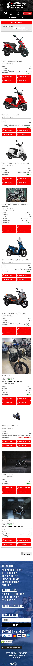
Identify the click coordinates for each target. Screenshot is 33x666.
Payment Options (11, 582)
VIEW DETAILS (22, 81)
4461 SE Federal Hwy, (13, 594)
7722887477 (8, 600)
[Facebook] (2, 610)
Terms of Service (11, 579)
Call (11, 14)
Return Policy (9, 573)
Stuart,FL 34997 (10, 597)
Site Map (6, 585)
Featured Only (26, 30)
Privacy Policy (10, 576)
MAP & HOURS (27, 13)
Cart (18, 14)
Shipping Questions (12, 570)
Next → (29, 554)
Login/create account (17, 17)
